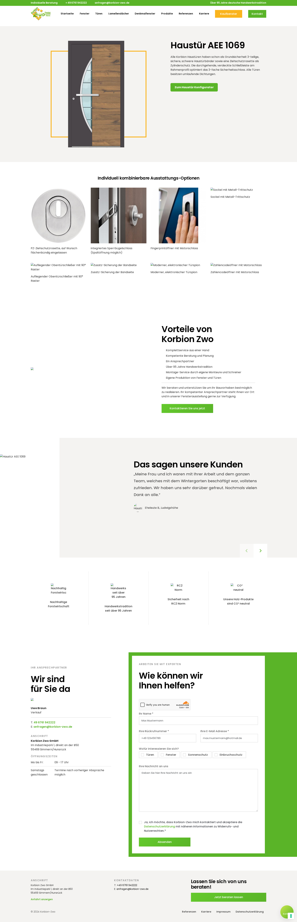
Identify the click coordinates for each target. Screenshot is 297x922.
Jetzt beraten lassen (228, 897)
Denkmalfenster (145, 13)
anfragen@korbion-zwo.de (112, 2)
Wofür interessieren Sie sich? (159, 749)
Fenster (84, 13)
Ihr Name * (146, 714)
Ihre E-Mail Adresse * (214, 731)
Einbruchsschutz (231, 755)
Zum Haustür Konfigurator (194, 87)
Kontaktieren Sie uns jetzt (187, 408)
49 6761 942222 (44, 722)
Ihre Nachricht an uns (153, 766)
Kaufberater (228, 14)
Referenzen (186, 13)
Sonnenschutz (198, 755)
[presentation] (247, 551)
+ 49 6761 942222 (76, 2)
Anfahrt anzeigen (42, 899)
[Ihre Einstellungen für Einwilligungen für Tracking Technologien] (291, 916)
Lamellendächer (118, 13)
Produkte (167, 13)
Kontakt (257, 14)
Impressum (223, 911)
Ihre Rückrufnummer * (154, 731)
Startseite (67, 13)
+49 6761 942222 (127, 885)
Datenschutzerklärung (159, 826)
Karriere (204, 13)
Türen (98, 13)
